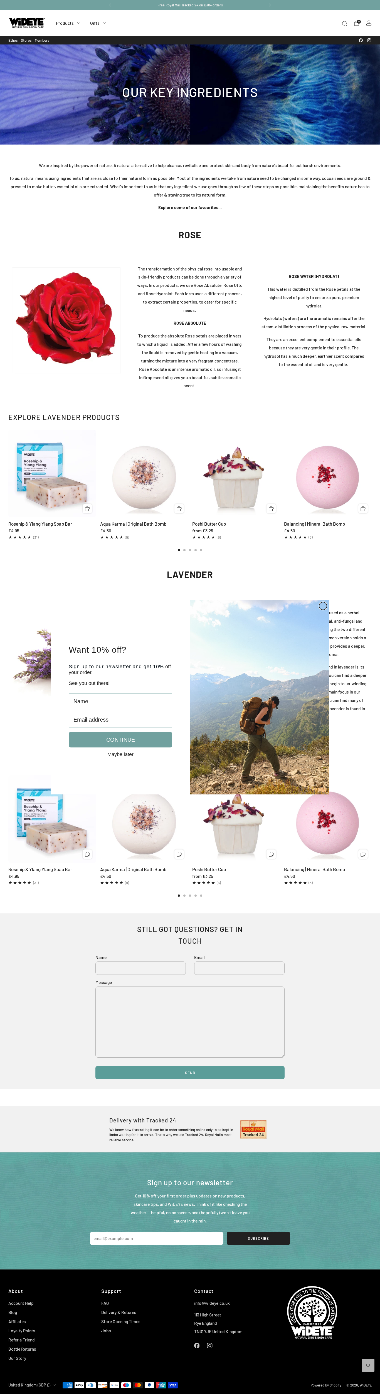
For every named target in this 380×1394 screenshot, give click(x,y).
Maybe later (120, 754)
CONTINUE (120, 740)
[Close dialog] (323, 606)
